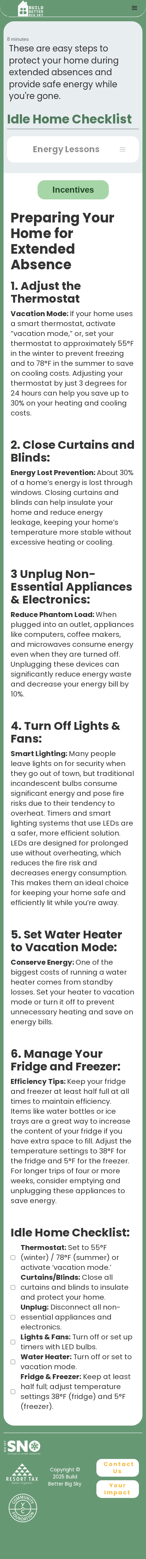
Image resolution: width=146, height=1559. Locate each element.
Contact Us (118, 1467)
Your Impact (117, 1489)
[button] (73, 149)
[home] (51, 8)
